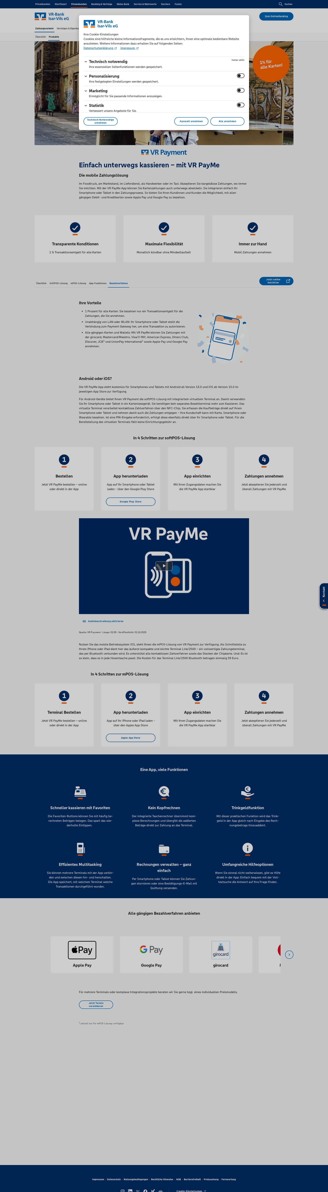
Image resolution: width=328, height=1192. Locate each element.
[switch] (240, 75)
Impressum (128, 48)
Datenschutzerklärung (99, 48)
